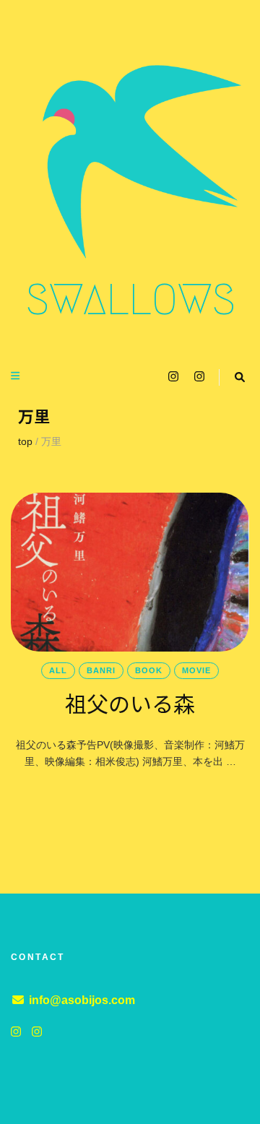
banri (101, 670)
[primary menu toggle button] (17, 376)
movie (196, 670)
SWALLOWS (130, 300)
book (148, 670)
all (58, 670)
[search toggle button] (240, 377)
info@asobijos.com (82, 1000)
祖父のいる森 (130, 703)
